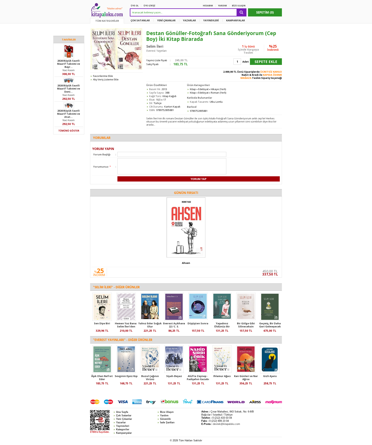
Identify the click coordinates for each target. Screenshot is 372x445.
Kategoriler (122, 429)
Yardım (164, 415)
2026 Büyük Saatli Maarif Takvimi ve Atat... (68, 114)
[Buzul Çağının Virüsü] (150, 372)
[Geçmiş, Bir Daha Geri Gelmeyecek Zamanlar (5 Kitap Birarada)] (270, 320)
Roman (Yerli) (218, 92)
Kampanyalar (124, 432)
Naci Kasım (69, 70)
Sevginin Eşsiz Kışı (126, 376)
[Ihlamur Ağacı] (222, 372)
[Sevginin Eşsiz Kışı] (126, 372)
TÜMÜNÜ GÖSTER (68, 130)
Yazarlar (121, 422)
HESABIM (208, 5)
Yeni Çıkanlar (124, 418)
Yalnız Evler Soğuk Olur (150, 325)
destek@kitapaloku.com (226, 424)
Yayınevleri (122, 425)
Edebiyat (203, 89)
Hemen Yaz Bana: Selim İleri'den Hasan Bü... (126, 326)
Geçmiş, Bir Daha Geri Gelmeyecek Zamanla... (270, 326)
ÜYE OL (135, 5)
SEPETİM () (265, 12)
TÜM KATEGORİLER (107, 20)
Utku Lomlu (216, 101)
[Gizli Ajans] (270, 372)
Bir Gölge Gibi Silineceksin (246, 325)
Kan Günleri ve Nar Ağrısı (246, 377)
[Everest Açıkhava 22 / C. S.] (174, 320)
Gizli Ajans (270, 376)
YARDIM (222, 5)
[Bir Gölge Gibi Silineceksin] (246, 319)
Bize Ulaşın (167, 412)
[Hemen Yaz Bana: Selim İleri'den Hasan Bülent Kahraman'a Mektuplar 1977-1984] (126, 320)
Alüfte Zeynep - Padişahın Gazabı (198, 377)
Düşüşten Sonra (198, 323)
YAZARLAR (189, 20)
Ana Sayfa (122, 412)
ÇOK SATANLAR (140, 20)
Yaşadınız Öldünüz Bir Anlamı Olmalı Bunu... (222, 328)
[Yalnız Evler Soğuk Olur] (150, 319)
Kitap (193, 89)
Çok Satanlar (123, 415)
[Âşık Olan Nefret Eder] (102, 372)
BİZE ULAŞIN (238, 5)
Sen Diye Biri (102, 323)
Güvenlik (165, 418)
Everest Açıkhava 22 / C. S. (174, 325)
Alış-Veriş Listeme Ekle (106, 79)
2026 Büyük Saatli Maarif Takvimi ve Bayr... (68, 64)
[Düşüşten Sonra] (198, 318)
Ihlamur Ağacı (222, 376)
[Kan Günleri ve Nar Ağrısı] (246, 372)
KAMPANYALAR (235, 20)
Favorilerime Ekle (103, 76)
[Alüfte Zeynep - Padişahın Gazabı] (198, 372)
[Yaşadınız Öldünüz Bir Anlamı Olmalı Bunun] (222, 318)
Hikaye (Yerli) (218, 89)
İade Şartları (167, 422)
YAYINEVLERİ (211, 20)
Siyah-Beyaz (174, 376)
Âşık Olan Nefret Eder (102, 377)
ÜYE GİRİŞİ (149, 5)
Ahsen (186, 263)
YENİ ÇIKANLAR (166, 20)
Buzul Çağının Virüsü (150, 377)
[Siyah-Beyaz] (174, 372)
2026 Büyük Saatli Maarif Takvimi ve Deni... (68, 88)
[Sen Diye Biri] (102, 320)
